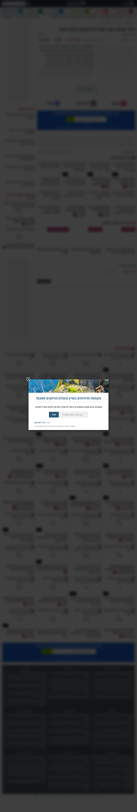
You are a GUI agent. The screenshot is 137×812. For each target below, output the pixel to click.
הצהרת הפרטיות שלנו (41, 426)
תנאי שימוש (52, 426)
